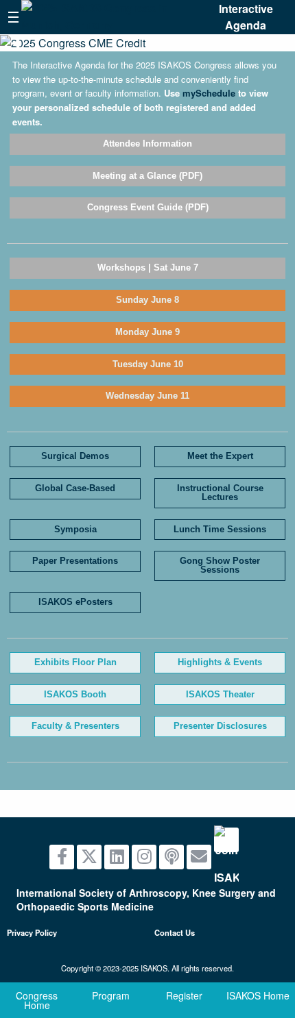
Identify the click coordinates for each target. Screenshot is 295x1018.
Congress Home (37, 1000)
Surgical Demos (75, 456)
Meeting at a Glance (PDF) (147, 176)
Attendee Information (147, 143)
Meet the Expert (220, 456)
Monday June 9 (147, 332)
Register (184, 995)
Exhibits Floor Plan (75, 662)
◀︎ (20, 42)
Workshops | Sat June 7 (147, 267)
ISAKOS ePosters (75, 602)
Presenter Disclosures (220, 726)
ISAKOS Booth (75, 694)
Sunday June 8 (147, 300)
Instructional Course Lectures (220, 492)
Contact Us (174, 932)
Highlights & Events (220, 662)
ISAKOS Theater (220, 694)
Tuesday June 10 (148, 364)
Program (111, 995)
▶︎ (285, 42)
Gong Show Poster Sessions (220, 565)
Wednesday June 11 (147, 395)
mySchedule (208, 92)
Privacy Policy (32, 932)
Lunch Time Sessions (220, 529)
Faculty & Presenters (75, 726)
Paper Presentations (75, 561)
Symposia (75, 529)
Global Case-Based (75, 488)
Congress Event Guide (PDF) (148, 207)
